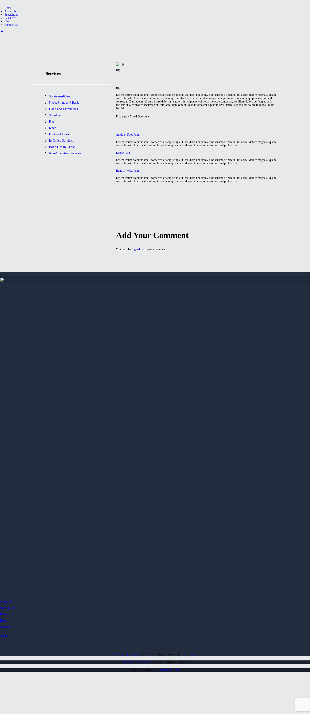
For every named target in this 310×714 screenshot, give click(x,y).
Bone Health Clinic (62, 147)
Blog (3, 620)
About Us (6, 601)
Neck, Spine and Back (64, 102)
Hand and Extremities (63, 109)
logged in (137, 249)
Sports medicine (59, 96)
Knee (52, 128)
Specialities (7, 608)
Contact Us (7, 627)
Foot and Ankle (59, 134)
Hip (51, 121)
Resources (7, 614)
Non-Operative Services (65, 153)
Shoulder (55, 115)
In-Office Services (61, 140)
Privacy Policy (188, 654)
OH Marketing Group (167, 669)
